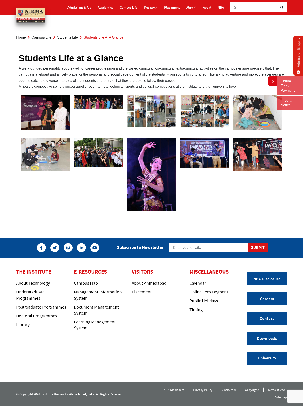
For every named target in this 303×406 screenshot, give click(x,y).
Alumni (191, 7)
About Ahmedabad (149, 283)
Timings (196, 309)
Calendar (197, 283)
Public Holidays (203, 300)
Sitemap (281, 397)
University (267, 358)
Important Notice (288, 103)
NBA (221, 7)
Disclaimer (228, 390)
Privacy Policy (202, 390)
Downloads (267, 338)
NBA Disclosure (267, 278)
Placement (172, 7)
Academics (105, 7)
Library (23, 324)
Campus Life (129, 7)
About (207, 7)
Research (150, 7)
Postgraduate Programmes (41, 307)
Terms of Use (277, 390)
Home (21, 37)
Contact (267, 318)
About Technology (33, 283)
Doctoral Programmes (36, 316)
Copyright (252, 390)
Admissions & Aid (79, 7)
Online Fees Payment (208, 292)
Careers (267, 298)
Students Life (67, 37)
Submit (258, 247)
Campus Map (86, 283)
